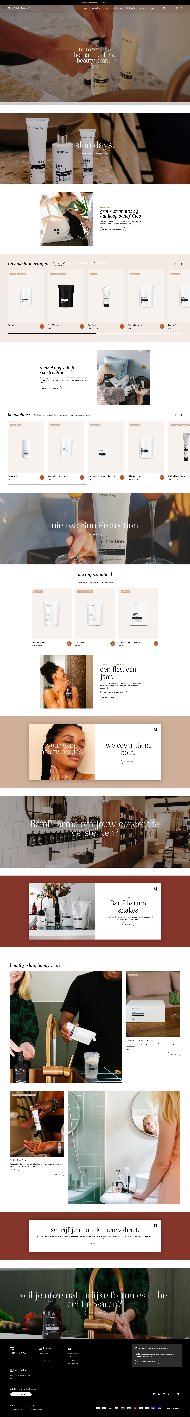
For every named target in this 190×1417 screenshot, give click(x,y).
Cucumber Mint (135, 325)
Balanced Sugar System (129, 642)
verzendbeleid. (73, 1360)
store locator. (44, 1353)
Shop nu (173, 1054)
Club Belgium (15, 1379)
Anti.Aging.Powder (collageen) (101, 476)
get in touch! (95, 842)
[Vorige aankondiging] (8, 2)
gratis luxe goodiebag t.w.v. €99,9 (95, 154)
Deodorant (12, 476)
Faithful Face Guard (18, 1160)
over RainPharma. (74, 1353)
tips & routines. (44, 1360)
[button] (164, 8)
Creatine (12, 325)
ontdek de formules (50, 388)
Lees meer (128, 924)
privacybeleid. (73, 1363)
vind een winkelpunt (95, 1313)
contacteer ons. (73, 1357)
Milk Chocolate (134, 476)
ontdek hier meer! (109, 698)
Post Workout (54, 325)
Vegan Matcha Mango (58, 476)
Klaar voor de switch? (146, 1362)
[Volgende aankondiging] (182, 2)
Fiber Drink (80, 642)
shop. (41, 1357)
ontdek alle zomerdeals (112, 229)
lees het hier (128, 761)
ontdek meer (95, 534)
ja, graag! (95, 1244)
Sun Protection (94, 325)
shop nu (95, 67)
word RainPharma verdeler (20, 1375)
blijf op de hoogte (22, 1394)
